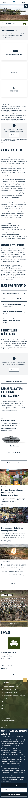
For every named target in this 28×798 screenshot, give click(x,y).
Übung (9, 540)
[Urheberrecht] (26, 6)
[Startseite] (2, 23)
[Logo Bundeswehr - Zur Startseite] (14, 2)
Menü (4, 2)
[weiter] (26, 431)
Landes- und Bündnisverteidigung (15, 575)
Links (2, 709)
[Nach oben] (25, 680)
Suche (23, 2)
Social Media (5, 682)
